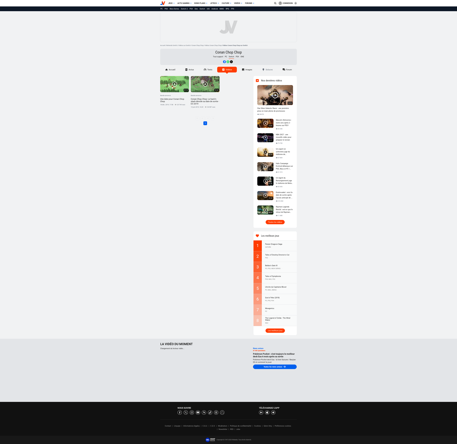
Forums (248, 3)
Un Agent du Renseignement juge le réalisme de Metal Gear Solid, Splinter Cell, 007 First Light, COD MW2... (284, 181)
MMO (222, 9)
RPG (227, 9)
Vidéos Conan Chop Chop (213, 45)
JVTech (213, 3)
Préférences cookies (283, 426)
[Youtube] (198, 412)
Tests (209, 69)
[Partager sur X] (231, 61)
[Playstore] (261, 412)
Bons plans (199, 3)
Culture (225, 3)
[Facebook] (180, 412)
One (196, 9)
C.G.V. (212, 426)
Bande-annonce (172, 99)
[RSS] (204, 412)
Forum (289, 69)
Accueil (162, 45)
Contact (168, 426)
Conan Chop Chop (198, 45)
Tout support (218, 57)
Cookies (257, 426)
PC (161, 9)
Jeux (170, 3)
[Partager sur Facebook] (224, 61)
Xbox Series (174, 9)
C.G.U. (205, 426)
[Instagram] (192, 412)
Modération (222, 426)
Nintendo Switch (171, 45)
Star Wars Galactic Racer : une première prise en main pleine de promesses (273, 109)
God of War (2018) (272, 298)
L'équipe (177, 426)
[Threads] (216, 412)
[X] (186, 412)
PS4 (191, 9)
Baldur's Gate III (271, 265)
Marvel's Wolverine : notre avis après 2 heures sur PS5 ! (284, 122)
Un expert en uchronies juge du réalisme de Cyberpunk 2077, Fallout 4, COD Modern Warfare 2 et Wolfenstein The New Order (284, 152)
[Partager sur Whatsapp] (227, 61)
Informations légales (191, 426)
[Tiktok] (210, 412)
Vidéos (237, 3)
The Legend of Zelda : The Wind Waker (277, 319)
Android (214, 9)
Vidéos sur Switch (184, 45)
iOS (208, 9)
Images (248, 69)
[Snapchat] (222, 412)
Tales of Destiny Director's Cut (277, 255)
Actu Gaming (183, 3)
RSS (231, 429)
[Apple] (267, 412)
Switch (202, 9)
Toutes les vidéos (275, 222)
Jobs (238, 429)
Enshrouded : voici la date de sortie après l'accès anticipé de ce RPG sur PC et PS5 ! (284, 195)
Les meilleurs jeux (275, 331)
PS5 (166, 9)
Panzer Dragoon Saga (273, 244)
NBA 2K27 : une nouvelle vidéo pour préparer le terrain (283, 137)
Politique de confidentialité (240, 426)
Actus (191, 69)
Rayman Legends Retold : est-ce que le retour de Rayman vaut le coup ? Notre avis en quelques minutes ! (284, 210)
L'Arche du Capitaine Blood (275, 287)
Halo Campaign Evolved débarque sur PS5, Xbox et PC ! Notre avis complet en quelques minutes (284, 166)
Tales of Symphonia (273, 276)
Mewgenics (269, 308)
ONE (242, 57)
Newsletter (223, 429)
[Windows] (273, 412)
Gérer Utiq (268, 426)
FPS (232, 9)
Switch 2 (184, 9)
